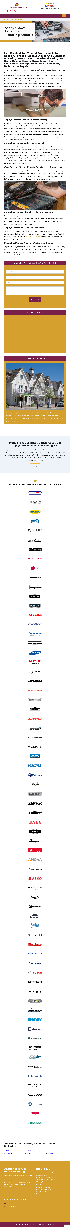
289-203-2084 (12, 1206)
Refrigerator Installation (43, 1189)
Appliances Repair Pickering (46, 1224)
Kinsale (29, 1153)
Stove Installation (41, 1191)
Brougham (9, 1153)
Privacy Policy (40, 1194)
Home (6, 19)
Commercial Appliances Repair (46, 1173)
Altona (8, 1150)
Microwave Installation (43, 1187)
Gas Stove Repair (41, 1175)
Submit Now (35, 299)
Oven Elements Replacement (46, 1179)
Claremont (29, 1150)
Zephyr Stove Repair (15, 19)
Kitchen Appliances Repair (45, 1177)
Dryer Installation (41, 1185)
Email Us (10, 1204)
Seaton (49, 1150)
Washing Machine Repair (44, 1182)
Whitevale (50, 1153)
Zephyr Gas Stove (32, 237)
